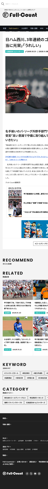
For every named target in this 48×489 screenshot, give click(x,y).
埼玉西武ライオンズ (36, 398)
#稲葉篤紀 (8, 378)
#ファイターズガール (11, 373)
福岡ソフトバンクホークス (13, 402)
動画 (4, 455)
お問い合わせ (21, 462)
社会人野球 (20, 449)
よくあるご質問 (8, 464)
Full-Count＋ (14, 28)
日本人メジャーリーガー (10, 441)
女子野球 (27, 449)
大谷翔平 (24, 28)
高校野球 (5, 449)
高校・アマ (6, 447)
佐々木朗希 (28, 441)
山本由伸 (21, 441)
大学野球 (12, 449)
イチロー (36, 441)
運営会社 (32, 462)
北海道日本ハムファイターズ (14, 51)
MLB (4, 438)
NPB (41, 28)
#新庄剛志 (26, 373)
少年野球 (35, 449)
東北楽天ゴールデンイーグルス (15, 398)
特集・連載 (33, 28)
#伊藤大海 (30, 378)
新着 (4, 28)
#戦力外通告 (38, 373)
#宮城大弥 (19, 378)
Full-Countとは (8, 462)
